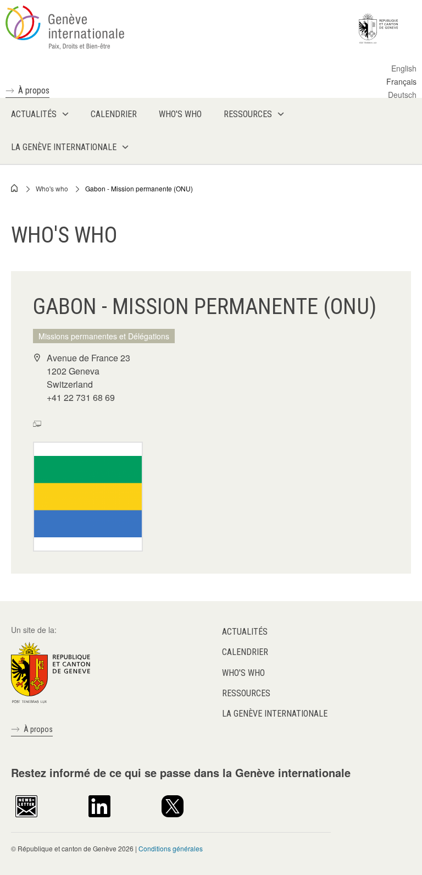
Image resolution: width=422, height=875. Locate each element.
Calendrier (245, 652)
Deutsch (402, 94)
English (404, 68)
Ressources (246, 693)
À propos (33, 90)
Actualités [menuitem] (34, 114)
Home (15, 188)
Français (401, 81)
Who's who (52, 188)
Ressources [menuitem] (248, 114)
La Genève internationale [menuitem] (63, 147)
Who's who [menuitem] (180, 114)
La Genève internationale (274, 713)
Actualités (245, 631)
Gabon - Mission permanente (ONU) (139, 188)
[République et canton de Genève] (50, 671)
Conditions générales (170, 848)
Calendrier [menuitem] (114, 114)
